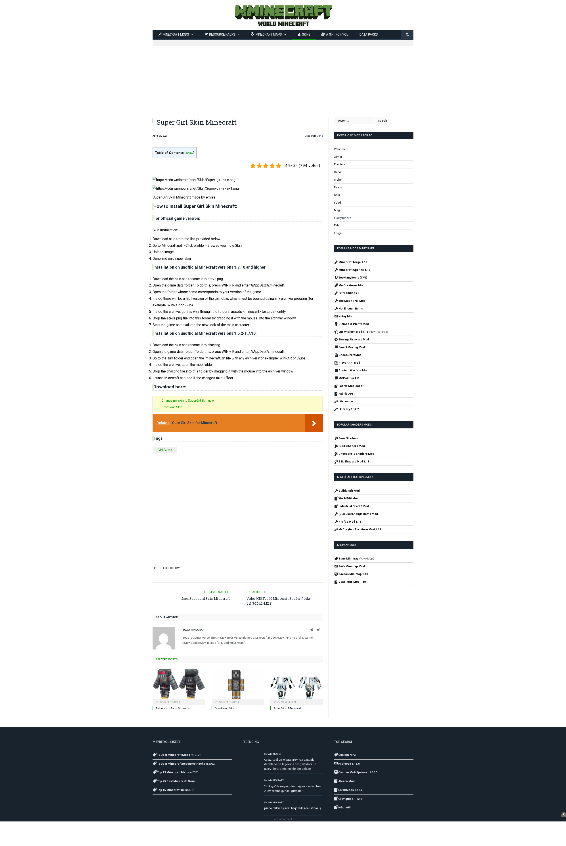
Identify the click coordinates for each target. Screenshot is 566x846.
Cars (337, 195)
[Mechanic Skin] (238, 686)
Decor (338, 172)
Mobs (338, 179)
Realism (339, 187)
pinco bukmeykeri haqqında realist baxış (292, 808)
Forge (338, 233)
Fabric (338, 225)
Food (337, 202)
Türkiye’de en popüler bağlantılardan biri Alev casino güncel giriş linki (292, 788)
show (189, 153)
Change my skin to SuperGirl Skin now (188, 400)
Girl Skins (165, 450)
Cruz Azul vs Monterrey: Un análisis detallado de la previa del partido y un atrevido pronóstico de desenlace (290, 764)
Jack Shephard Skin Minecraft (205, 598)
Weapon (339, 149)
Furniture (339, 164)
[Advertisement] (283, 77)
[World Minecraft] (283, 15)
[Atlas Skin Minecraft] (296, 686)
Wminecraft (276, 753)
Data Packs (368, 34)
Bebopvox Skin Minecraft (173, 708)
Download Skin (172, 407)
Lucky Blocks (342, 218)
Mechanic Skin (225, 708)
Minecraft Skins (313, 135)
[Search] (407, 35)
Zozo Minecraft (194, 629)
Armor (338, 157)
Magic (338, 210)
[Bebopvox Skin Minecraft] (179, 686)
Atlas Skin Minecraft (287, 708)
